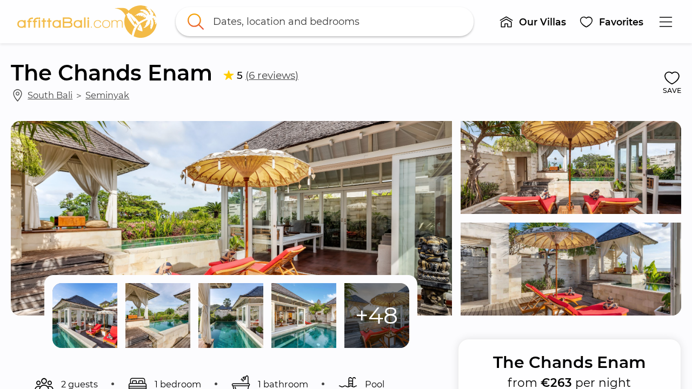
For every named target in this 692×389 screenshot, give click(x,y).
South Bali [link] (50, 95)
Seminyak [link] (107, 95)
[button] (533, 21)
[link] (87, 21)
